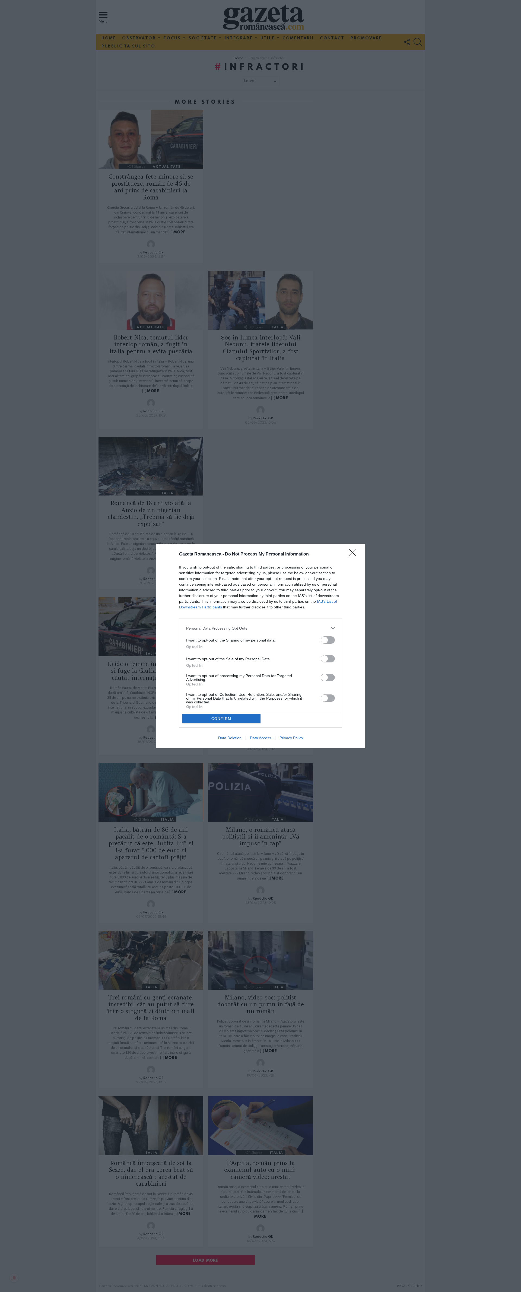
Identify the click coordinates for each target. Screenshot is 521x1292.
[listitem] (260, 628)
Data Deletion (230, 738)
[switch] (328, 640)
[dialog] (260, 646)
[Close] (354, 554)
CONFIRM (221, 719)
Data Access (260, 738)
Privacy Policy (291, 738)
